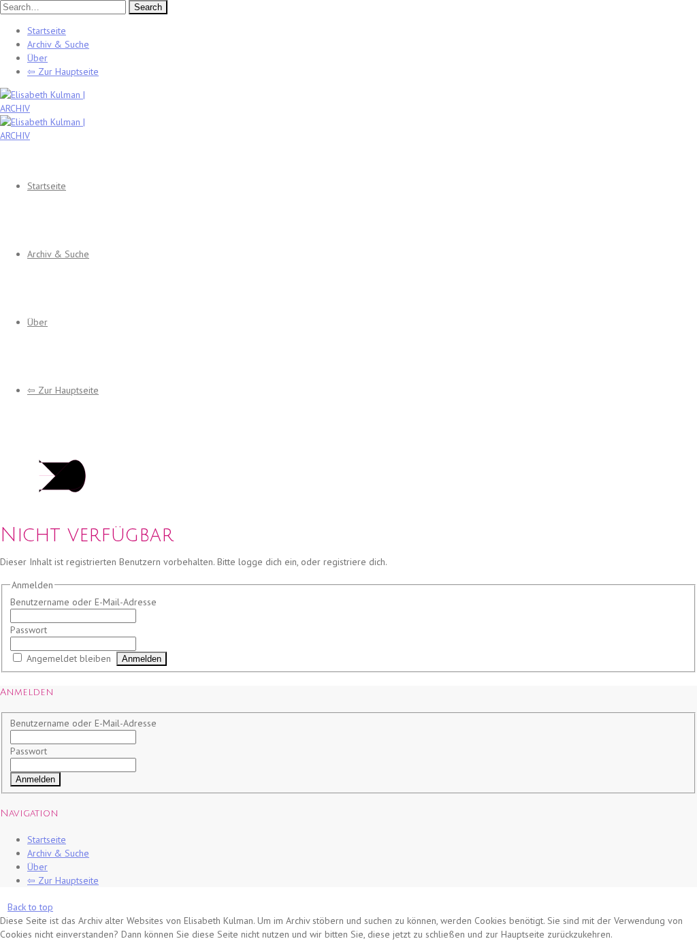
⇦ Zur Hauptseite (63, 71)
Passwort (28, 630)
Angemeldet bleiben (69, 658)
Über (37, 58)
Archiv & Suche (58, 44)
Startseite (46, 31)
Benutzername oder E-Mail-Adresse (83, 602)
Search (148, 7)
